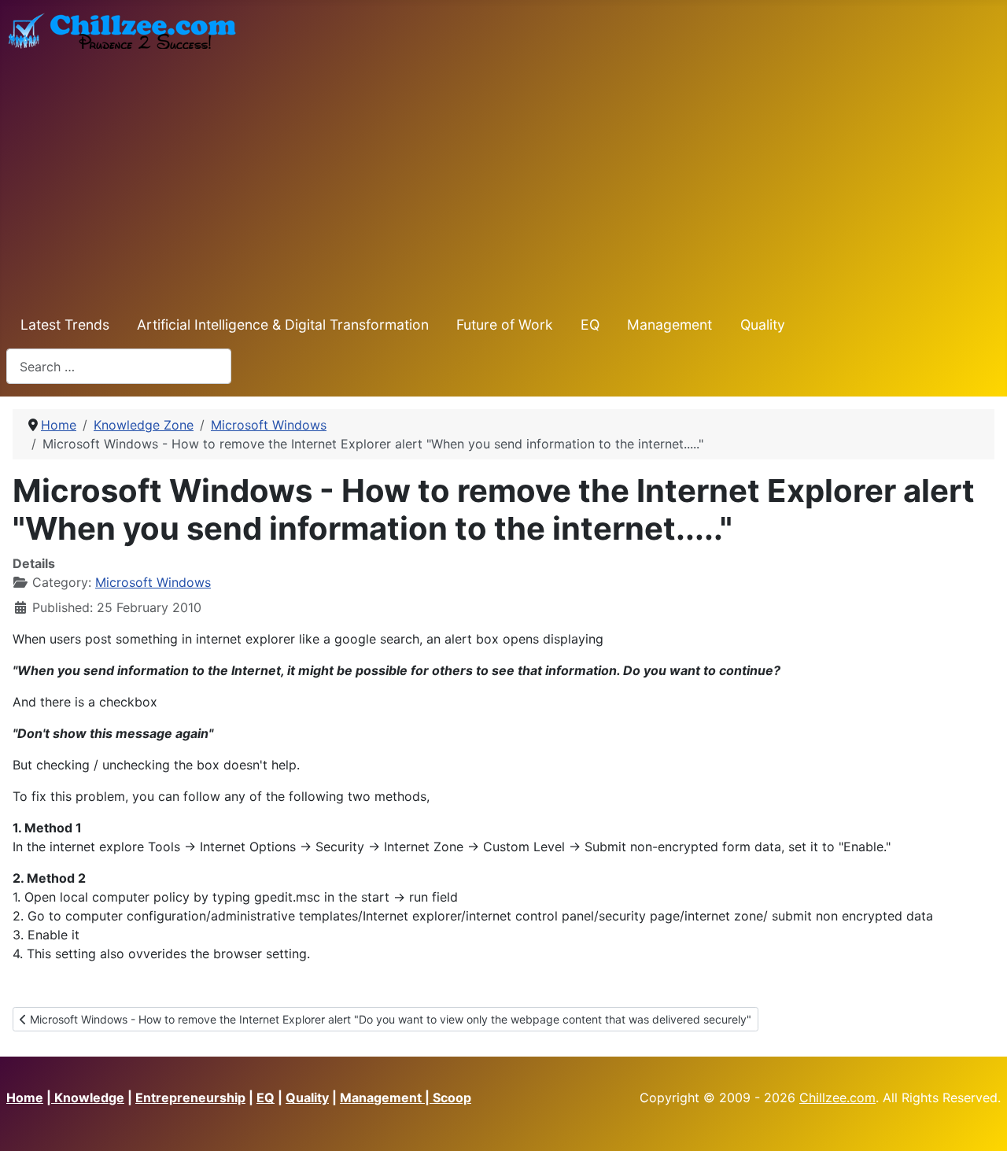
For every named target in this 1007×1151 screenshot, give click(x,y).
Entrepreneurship (190, 1097)
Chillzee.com (837, 1097)
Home (24, 1097)
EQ (590, 324)
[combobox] (118, 366)
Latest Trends (64, 324)
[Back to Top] (979, 1121)
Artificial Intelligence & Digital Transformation (283, 324)
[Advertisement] (503, 177)
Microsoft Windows (153, 582)
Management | (386, 1097)
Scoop (452, 1097)
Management (669, 324)
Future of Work (504, 324)
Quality (762, 324)
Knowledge (87, 1097)
